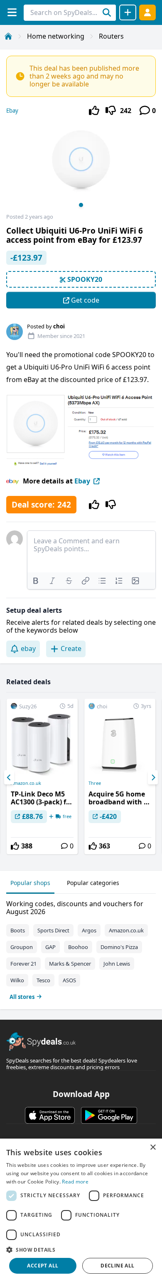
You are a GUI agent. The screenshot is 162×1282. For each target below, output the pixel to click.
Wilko (17, 980)
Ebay (12, 110)
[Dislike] (111, 110)
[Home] (8, 36)
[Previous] (9, 777)
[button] (81, 1250)
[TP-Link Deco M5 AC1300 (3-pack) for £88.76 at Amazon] (42, 776)
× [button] (153, 1147)
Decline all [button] (117, 1265)
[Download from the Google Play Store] (109, 1115)
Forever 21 (23, 963)
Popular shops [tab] (30, 883)
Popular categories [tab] (93, 883)
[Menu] (11, 12)
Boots (17, 930)
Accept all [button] (42, 1265)
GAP (50, 947)
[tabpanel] (81, 948)
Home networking (55, 36)
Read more (75, 1181)
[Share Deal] (127, 12)
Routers (111, 36)
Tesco (43, 980)
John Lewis (116, 963)
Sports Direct (53, 930)
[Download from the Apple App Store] (50, 1115)
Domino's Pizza (119, 947)
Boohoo (78, 947)
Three (94, 783)
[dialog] (81, 1210)
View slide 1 (81, 205)
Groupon (21, 947)
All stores (22, 997)
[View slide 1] (81, 167)
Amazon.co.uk (26, 783)
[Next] (153, 777)
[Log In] (147, 12)
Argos (89, 930)
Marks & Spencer (70, 963)
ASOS (69, 980)
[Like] (94, 110)
